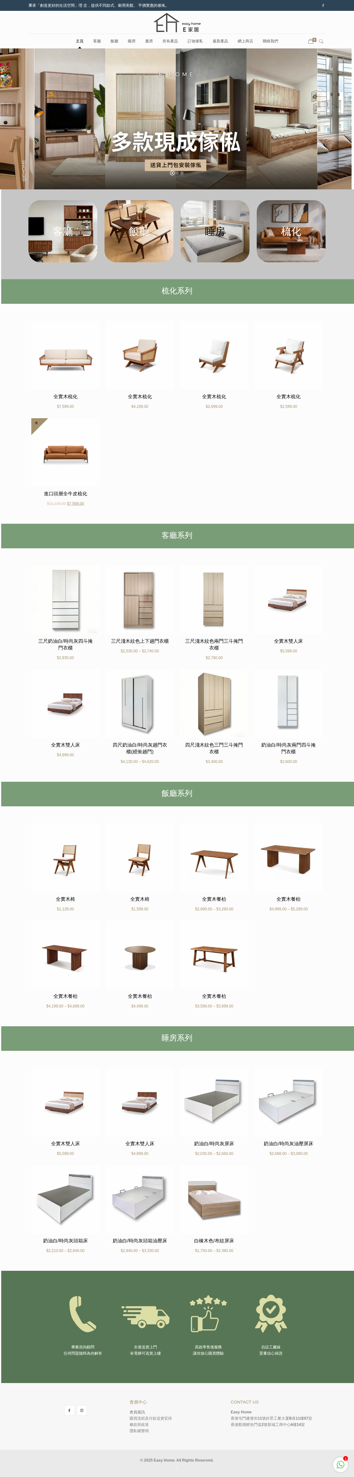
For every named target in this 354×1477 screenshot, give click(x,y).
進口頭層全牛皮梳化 (65, 493)
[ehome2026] (177, 22)
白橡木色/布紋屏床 (214, 1240)
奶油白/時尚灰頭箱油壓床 (140, 1240)
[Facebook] (323, 5)
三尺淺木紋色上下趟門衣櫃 (140, 641)
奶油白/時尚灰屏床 (214, 1143)
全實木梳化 (65, 396)
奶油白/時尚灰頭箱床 (65, 1240)
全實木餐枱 (214, 899)
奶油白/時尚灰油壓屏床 (288, 1143)
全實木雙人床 (288, 641)
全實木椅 (65, 899)
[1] (340, 1467)
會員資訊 (137, 1412)
